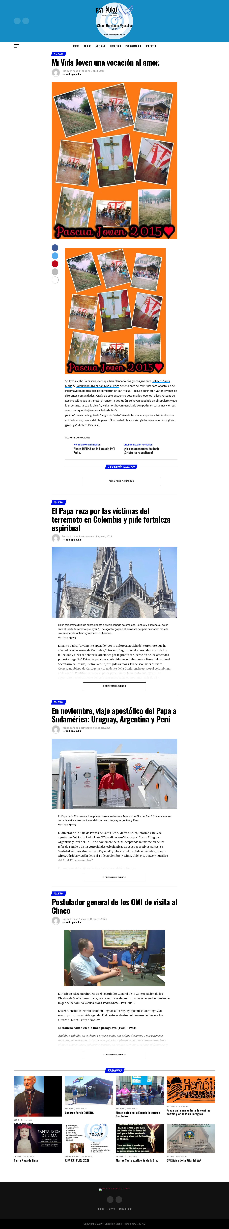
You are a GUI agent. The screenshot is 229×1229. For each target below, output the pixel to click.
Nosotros (115, 46)
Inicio (76, 46)
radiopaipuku (73, 74)
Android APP (125, 1209)
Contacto (151, 46)
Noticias (100, 46)
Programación (133, 46)
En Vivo (111, 1209)
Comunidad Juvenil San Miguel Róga (97, 386)
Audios (87, 46)
